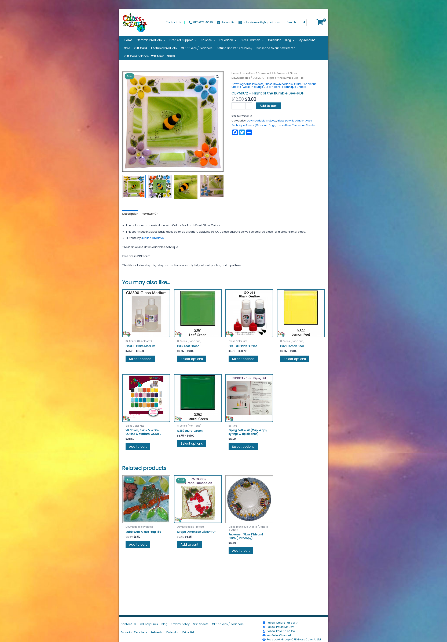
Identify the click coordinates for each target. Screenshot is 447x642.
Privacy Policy (180, 624)
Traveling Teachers (133, 632)
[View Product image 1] (134, 186)
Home (235, 73)
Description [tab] (130, 214)
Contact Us (128, 624)
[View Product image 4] (212, 186)
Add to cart (268, 106)
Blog (164, 624)
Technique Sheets (294, 87)
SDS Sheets (200, 624)
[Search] (304, 22)
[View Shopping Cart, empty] (320, 22)
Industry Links (149, 624)
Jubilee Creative (152, 238)
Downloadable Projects (272, 73)
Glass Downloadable (279, 84)
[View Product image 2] (160, 186)
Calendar (172, 632)
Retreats (157, 632)
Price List (188, 632)
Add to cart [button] (138, 446)
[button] (163, 40)
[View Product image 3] (186, 187)
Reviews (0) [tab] (150, 214)
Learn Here (248, 73)
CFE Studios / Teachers (228, 624)
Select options (140, 359)
